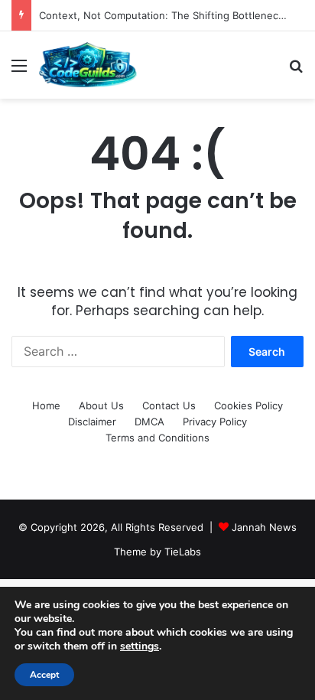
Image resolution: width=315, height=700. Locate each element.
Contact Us (169, 405)
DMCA (149, 421)
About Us (101, 405)
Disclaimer (92, 421)
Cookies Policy (248, 405)
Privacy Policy (215, 421)
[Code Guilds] (87, 65)
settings (139, 646)
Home (46, 405)
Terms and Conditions (157, 437)
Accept (44, 675)
